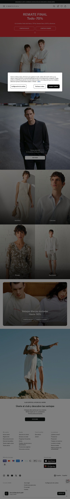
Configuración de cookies (18, 86)
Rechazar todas (39, 86)
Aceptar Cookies (53, 86)
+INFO (38, 81)
